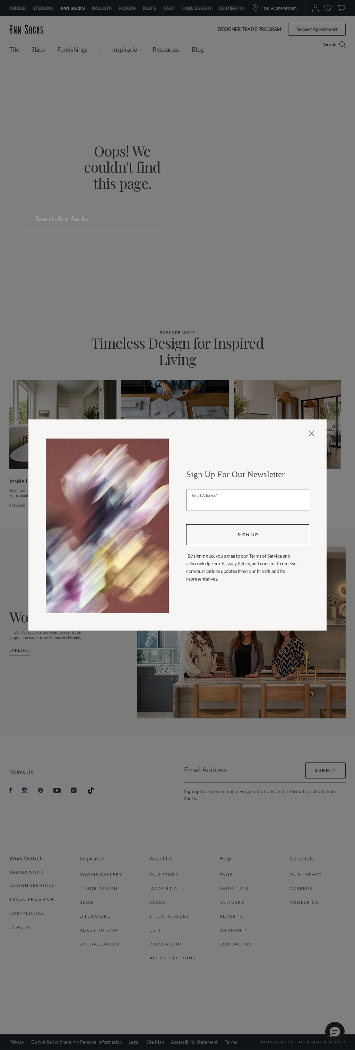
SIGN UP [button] (247, 534)
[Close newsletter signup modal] (311, 433)
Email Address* (204, 495)
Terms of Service (265, 556)
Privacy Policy (236, 563)
